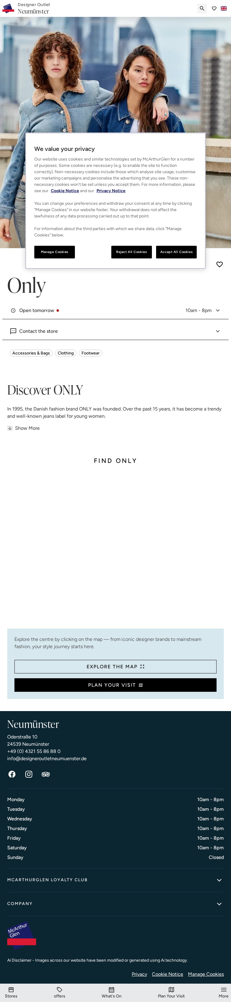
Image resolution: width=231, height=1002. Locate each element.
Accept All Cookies (176, 252)
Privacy (139, 974)
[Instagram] (29, 774)
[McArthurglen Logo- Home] (8, 8)
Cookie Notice (167, 974)
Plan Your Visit (112, 685)
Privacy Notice (111, 190)
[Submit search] (202, 8)
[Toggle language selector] (224, 8)
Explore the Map (112, 667)
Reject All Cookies (131, 252)
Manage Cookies (206, 974)
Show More (27, 428)
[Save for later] (219, 264)
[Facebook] (12, 774)
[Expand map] (115, 551)
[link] (34, 8)
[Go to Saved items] (214, 8)
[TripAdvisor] (46, 774)
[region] (115, 201)
